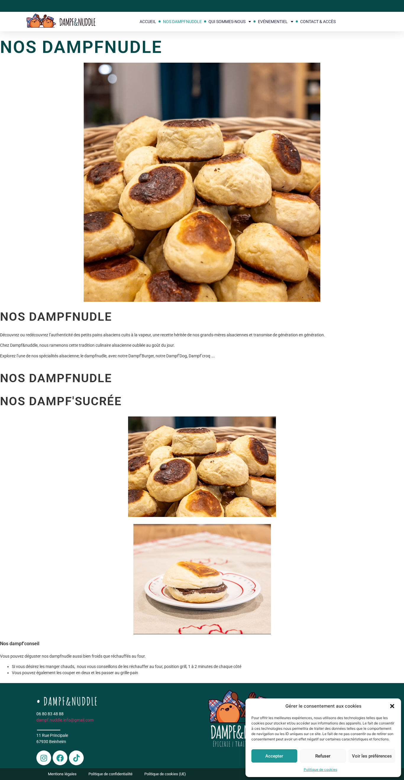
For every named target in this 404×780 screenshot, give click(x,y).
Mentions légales (62, 774)
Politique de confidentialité (110, 774)
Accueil (148, 21)
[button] (392, 706)
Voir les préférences (372, 756)
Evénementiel (273, 21)
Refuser (322, 756)
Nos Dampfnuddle (182, 21)
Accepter (274, 756)
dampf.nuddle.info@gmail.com (64, 720)
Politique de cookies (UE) (165, 774)
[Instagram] (43, 757)
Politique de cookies (320, 769)
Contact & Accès (318, 21)
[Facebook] (60, 757)
